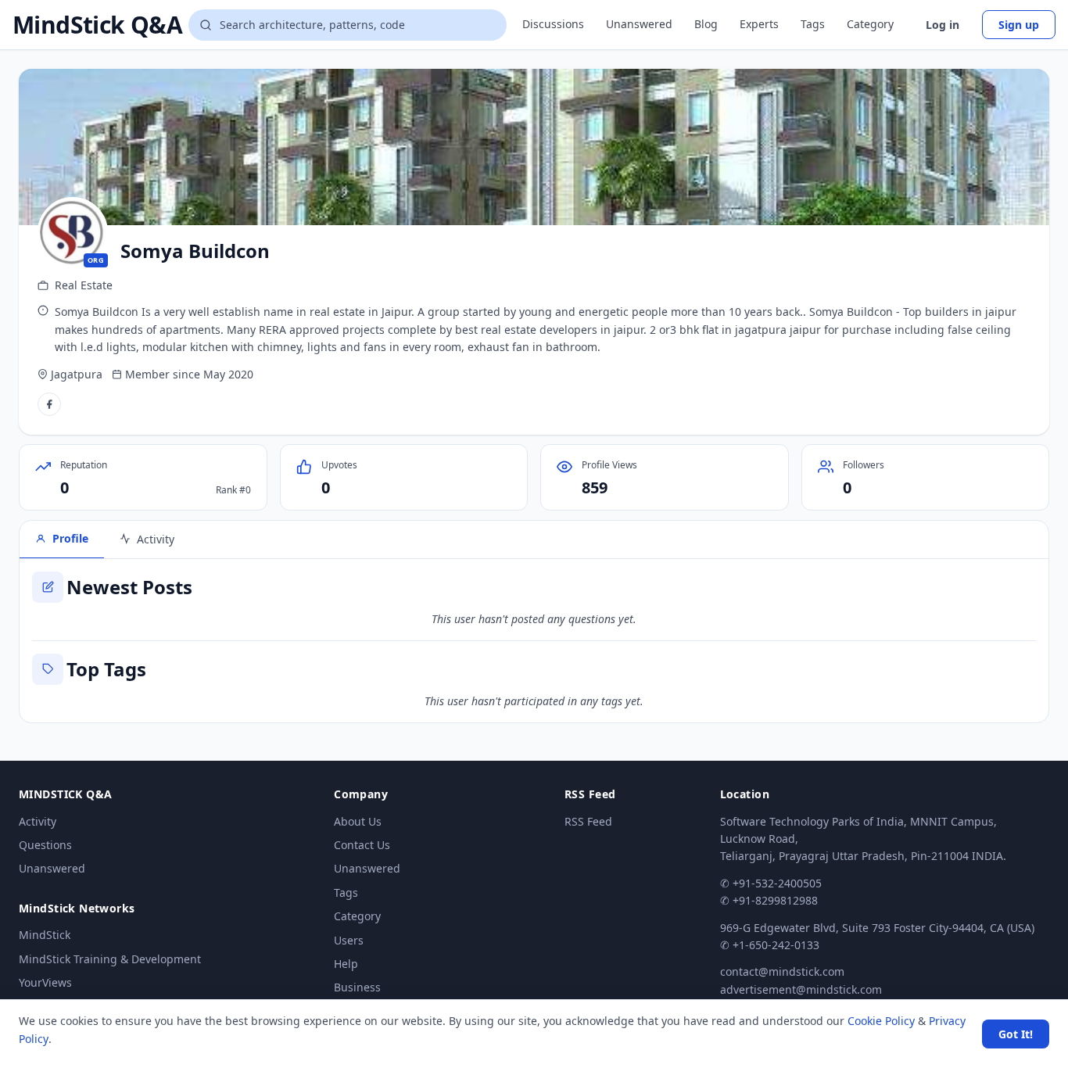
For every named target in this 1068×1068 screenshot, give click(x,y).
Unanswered (639, 23)
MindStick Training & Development (110, 959)
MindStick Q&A (97, 25)
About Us (358, 821)
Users (349, 940)
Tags (813, 23)
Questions (45, 844)
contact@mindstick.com (782, 971)
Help (346, 963)
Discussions (553, 23)
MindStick (44, 934)
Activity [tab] (155, 539)
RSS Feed (588, 821)
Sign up (1018, 24)
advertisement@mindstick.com (801, 989)
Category (870, 23)
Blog (706, 23)
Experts (759, 23)
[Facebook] (49, 404)
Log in (942, 24)
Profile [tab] (70, 538)
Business (357, 987)
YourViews (45, 982)
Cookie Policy (881, 1020)
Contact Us (362, 844)
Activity (37, 821)
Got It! (1015, 1034)
